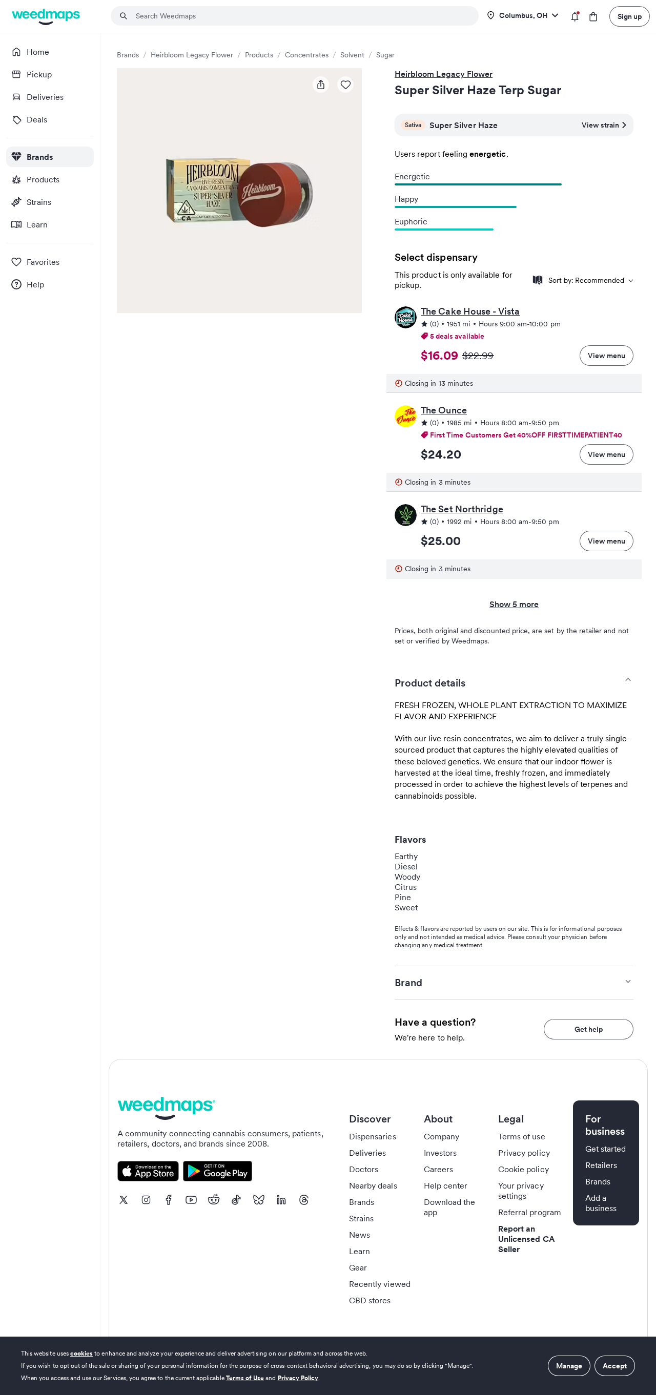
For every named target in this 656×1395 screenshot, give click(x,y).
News (359, 1235)
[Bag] (593, 17)
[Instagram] (146, 1200)
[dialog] (328, 1366)
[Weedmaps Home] (46, 16)
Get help (589, 1029)
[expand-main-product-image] (239, 190)
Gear (358, 1267)
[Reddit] (213, 1200)
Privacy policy (524, 1153)
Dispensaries (372, 1136)
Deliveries (367, 1153)
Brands (128, 54)
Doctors (363, 1169)
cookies (81, 1353)
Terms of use (521, 1136)
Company (441, 1136)
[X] (123, 1200)
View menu (606, 355)
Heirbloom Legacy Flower (192, 54)
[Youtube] (191, 1200)
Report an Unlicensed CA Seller (526, 1238)
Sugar (385, 54)
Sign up (630, 16)
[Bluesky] (259, 1200)
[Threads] (304, 1200)
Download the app (450, 1207)
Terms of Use (245, 1378)
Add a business (601, 1203)
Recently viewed (380, 1284)
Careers (438, 1169)
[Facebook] (168, 1200)
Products (259, 54)
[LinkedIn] (281, 1200)
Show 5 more (514, 604)
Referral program (529, 1212)
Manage (569, 1365)
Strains (361, 1218)
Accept (615, 1365)
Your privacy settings (521, 1190)
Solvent (352, 54)
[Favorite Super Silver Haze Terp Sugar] (345, 84)
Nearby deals (373, 1185)
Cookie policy (523, 1169)
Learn (359, 1251)
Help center (446, 1185)
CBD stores (370, 1300)
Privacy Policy (298, 1378)
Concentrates (307, 54)
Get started (605, 1148)
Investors (440, 1153)
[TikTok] (236, 1200)
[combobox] (301, 16)
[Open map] (537, 280)
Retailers (601, 1165)
